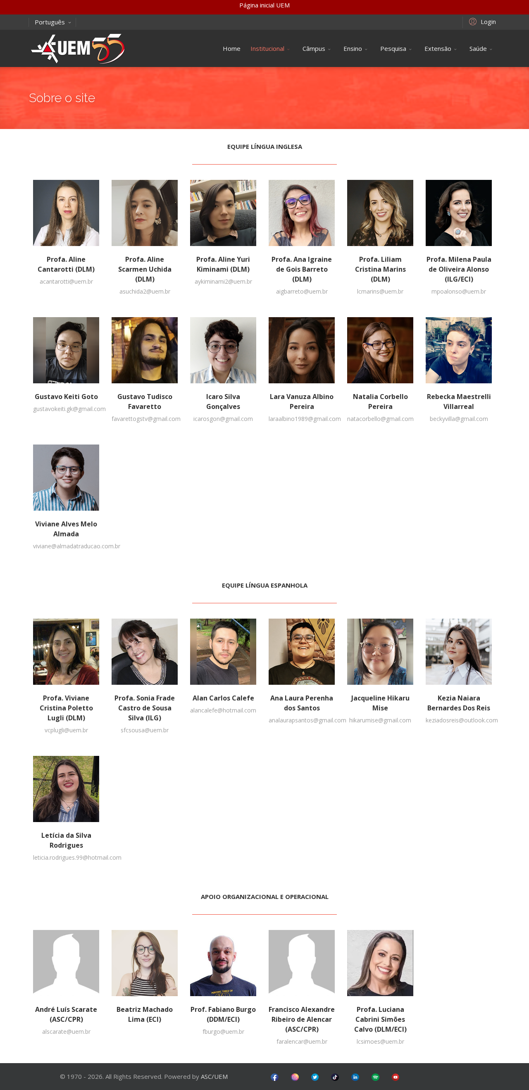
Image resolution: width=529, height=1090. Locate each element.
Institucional (267, 48)
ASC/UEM (214, 1076)
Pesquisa (393, 48)
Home (232, 48)
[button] (481, 21)
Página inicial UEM (264, 5)
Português (50, 22)
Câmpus (314, 48)
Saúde (478, 48)
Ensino (352, 48)
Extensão (437, 48)
